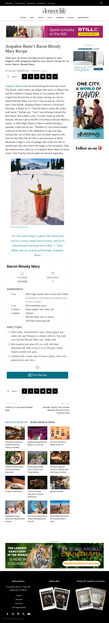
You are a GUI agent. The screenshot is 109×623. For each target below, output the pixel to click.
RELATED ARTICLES (16, 422)
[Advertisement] (88, 170)
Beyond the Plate (56, 491)
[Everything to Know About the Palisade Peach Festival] (15, 507)
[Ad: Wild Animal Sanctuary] (54, 555)
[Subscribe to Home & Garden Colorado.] (91, 599)
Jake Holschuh (23, 227)
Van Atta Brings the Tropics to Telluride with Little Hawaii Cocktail (59, 469)
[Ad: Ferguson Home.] (88, 59)
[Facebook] (24, 76)
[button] (101, 3)
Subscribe (54, 581)
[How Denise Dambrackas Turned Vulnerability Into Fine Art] (37, 507)
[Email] (55, 76)
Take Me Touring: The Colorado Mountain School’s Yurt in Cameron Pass (56, 410)
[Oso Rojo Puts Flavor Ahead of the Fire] (60, 433)
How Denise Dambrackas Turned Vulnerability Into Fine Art (37, 518)
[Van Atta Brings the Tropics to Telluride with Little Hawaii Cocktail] (60, 457)
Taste (14, 41)
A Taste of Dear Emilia (13, 491)
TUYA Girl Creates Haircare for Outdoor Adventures (35, 494)
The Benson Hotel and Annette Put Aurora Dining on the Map (13, 444)
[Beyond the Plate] (60, 482)
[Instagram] (13, 614)
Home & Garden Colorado (91, 581)
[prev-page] (35, 526)
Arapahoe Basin (13, 86)
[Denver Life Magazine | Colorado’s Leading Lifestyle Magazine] (54, 11)
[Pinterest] (36, 76)
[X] (30, 76)
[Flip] (42, 76)
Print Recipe (39, 375)
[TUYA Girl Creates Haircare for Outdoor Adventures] (37, 482)
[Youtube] (29, 614)
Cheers (21, 41)
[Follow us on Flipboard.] (88, 148)
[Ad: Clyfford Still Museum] (54, 32)
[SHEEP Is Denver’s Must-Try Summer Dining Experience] (15, 457)
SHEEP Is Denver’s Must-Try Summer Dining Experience (14, 469)
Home (7, 41)
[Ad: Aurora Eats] (88, 108)
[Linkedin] (49, 76)
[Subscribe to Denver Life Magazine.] (54, 599)
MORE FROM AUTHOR (42, 422)
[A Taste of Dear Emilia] (15, 482)
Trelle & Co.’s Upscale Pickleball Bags (18, 408)
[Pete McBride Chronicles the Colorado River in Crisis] (60, 507)
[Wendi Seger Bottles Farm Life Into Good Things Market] (37, 457)
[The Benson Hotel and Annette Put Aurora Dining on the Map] (15, 433)
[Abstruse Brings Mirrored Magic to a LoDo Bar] (37, 433)
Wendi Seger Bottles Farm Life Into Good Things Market (35, 469)
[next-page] (39, 526)
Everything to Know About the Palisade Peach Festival (15, 518)
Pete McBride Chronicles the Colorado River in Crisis (59, 518)
